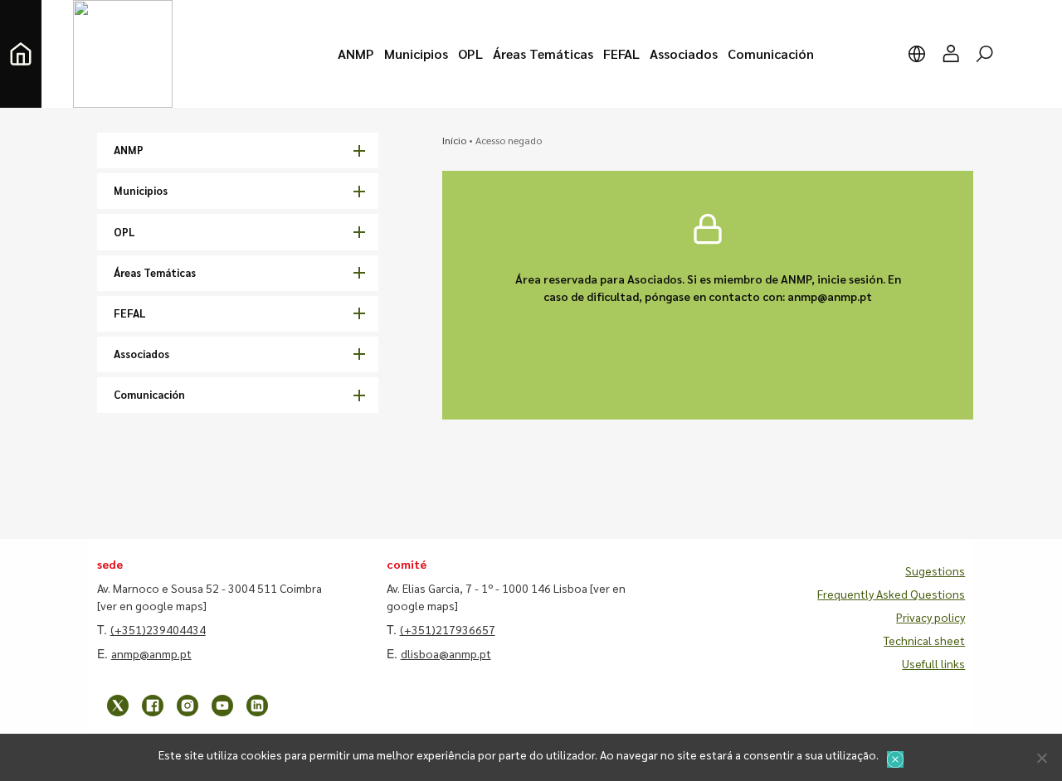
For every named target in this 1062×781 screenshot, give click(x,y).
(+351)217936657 (447, 629)
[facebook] (152, 705)
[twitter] (118, 705)
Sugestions (935, 570)
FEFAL (130, 313)
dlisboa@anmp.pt (446, 653)
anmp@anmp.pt (151, 653)
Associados (141, 354)
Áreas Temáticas (155, 272)
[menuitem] (356, 54)
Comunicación (149, 394)
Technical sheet (924, 640)
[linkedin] (257, 705)
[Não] (1041, 757)
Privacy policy (930, 616)
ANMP (129, 150)
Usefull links (933, 663)
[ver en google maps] (152, 605)
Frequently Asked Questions (891, 593)
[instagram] (187, 705)
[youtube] (222, 705)
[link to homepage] (20, 54)
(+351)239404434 (158, 629)
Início (454, 140)
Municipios (141, 190)
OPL (124, 232)
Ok (895, 759)
